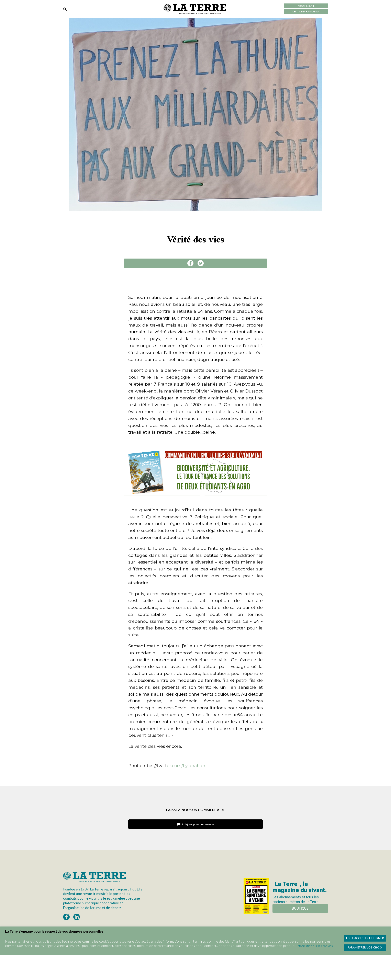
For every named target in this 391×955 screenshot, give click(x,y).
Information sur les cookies (314, 945)
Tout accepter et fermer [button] (365, 938)
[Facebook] (190, 263)
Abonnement (306, 6)
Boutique (300, 908)
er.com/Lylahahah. (186, 765)
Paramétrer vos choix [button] (365, 947)
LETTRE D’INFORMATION (306, 11)
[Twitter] (201, 263)
